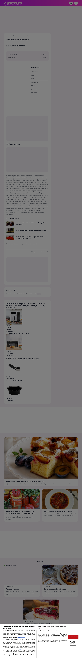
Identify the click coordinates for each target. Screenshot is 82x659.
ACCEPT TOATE (73, 637)
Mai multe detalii (21, 637)
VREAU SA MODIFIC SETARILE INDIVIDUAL (73, 643)
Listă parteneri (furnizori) (43, 643)
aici (20, 649)
